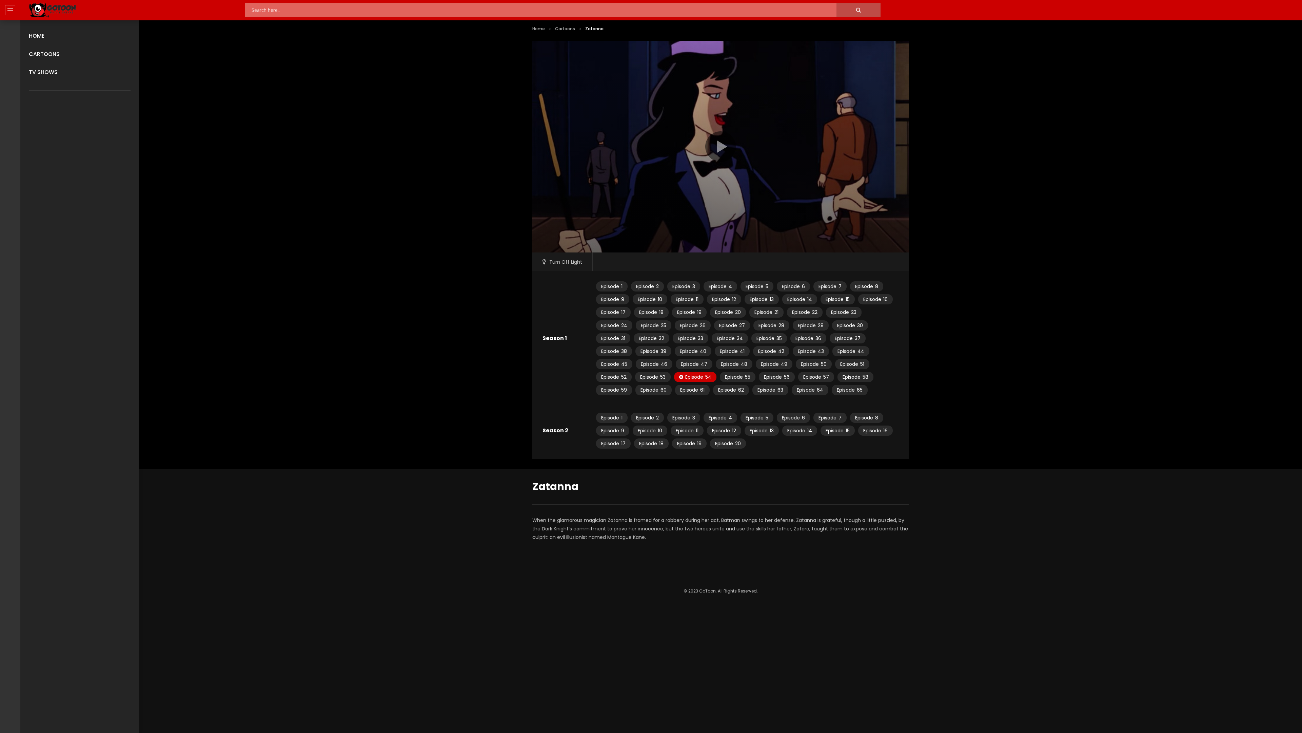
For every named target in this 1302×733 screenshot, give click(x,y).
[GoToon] (52, 10)
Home (36, 36)
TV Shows (43, 72)
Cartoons (44, 54)
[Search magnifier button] (858, 10)
